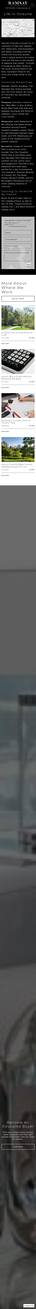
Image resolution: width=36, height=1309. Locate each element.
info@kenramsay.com (23, 8)
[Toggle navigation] (32, 5)
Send (28, 264)
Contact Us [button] (28, 1306)
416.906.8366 (10, 8)
